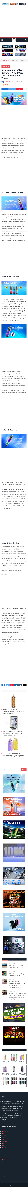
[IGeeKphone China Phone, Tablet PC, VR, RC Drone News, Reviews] (14, 40)
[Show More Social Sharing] (25, 89)
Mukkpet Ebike (5, 1176)
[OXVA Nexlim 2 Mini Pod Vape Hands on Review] (4, 965)
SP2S (3, 1143)
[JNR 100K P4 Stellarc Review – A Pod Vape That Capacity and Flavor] (14, 98)
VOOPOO (4, 1135)
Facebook (3, 1119)
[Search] (26, 40)
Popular (5, 959)
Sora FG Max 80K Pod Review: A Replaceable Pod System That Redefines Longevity (13, 733)
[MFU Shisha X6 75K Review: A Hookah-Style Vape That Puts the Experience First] (14, 701)
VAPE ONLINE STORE (7, 1131)
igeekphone (18, 1185)
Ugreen (3, 1178)
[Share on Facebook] (5, 89)
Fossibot (4, 1164)
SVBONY (4, 1158)
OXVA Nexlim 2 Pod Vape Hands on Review (17, 974)
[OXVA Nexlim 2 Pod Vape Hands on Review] (4, 973)
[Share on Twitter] (12, 89)
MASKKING (4, 1141)
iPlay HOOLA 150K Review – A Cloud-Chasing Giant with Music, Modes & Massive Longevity (17, 996)
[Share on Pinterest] (19, 89)
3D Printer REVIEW (13, 959)
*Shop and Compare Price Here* (9, 1117)
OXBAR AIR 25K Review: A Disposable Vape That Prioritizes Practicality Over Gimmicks (13, 755)
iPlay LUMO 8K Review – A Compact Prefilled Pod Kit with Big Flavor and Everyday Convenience (17, 984)
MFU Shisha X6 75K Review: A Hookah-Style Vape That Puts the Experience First (13, 711)
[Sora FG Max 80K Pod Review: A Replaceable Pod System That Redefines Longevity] (14, 722)
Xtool (3, 1172)
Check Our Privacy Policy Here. (8, 1112)
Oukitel (3, 1174)
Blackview (4, 1162)
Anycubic (4, 1170)
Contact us (4, 1110)
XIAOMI (22, 959)
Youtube (3, 1121)
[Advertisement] (14, 21)
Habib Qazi (9, 81)
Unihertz (4, 1166)
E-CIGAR (6, 66)
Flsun (3, 1168)
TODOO (4, 1147)
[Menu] (2, 40)
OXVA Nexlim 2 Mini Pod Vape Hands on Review (16, 967)
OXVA (3, 1137)
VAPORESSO (5, 1133)
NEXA (3, 1139)
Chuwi (3, 1160)
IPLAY (3, 1145)
